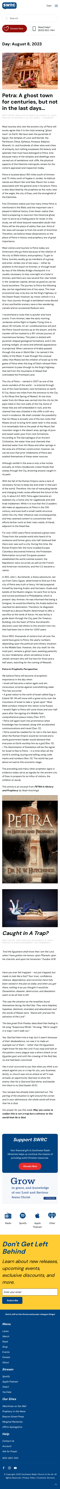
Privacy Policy (29, 1478)
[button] (56, 6)
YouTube (6, 1392)
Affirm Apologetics (12, 1426)
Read (5, 1341)
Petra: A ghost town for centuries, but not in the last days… (30, 102)
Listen (5, 1331)
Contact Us (8, 1440)
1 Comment (47, 118)
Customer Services (46, 1478)
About (5, 1362)
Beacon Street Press (13, 1416)
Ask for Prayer (9, 1451)
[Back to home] (9, 6)
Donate (6, 1357)
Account (6, 1446)
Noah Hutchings (25, 115)
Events (5, 1352)
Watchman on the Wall (14, 1406)
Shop (5, 1346)
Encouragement (23, 943)
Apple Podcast (10, 1381)
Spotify (6, 1376)
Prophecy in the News (27, 118)
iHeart (5, 1386)
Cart (49, 5)
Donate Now (30, 1166)
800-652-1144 (10, 1458)
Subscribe (12, 1300)
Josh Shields (23, 940)
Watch (5, 1336)
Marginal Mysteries (12, 1421)
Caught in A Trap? (25, 933)
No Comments (42, 943)
